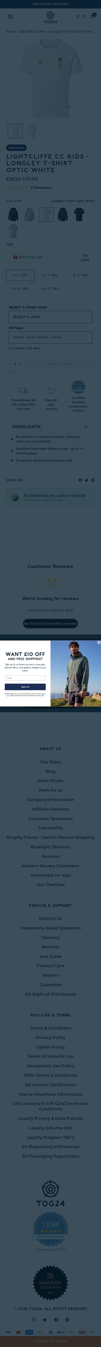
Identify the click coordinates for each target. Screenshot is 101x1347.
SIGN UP (25, 687)
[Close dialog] (99, 642)
